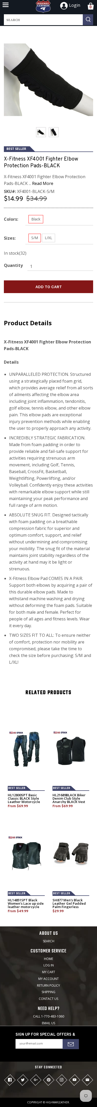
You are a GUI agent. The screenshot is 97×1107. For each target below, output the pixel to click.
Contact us (48, 999)
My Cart (48, 972)
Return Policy (48, 985)
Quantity (13, 265)
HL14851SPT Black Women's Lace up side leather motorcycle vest (26, 905)
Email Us (48, 1023)
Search (48, 941)
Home (48, 959)
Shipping (48, 992)
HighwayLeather (57, 1102)
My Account (48, 979)
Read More (42, 183)
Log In (48, 965)
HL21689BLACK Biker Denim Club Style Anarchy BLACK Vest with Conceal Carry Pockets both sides (69, 801)
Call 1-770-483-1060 (48, 1016)
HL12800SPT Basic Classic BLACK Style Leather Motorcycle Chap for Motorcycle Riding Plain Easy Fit (24, 801)
